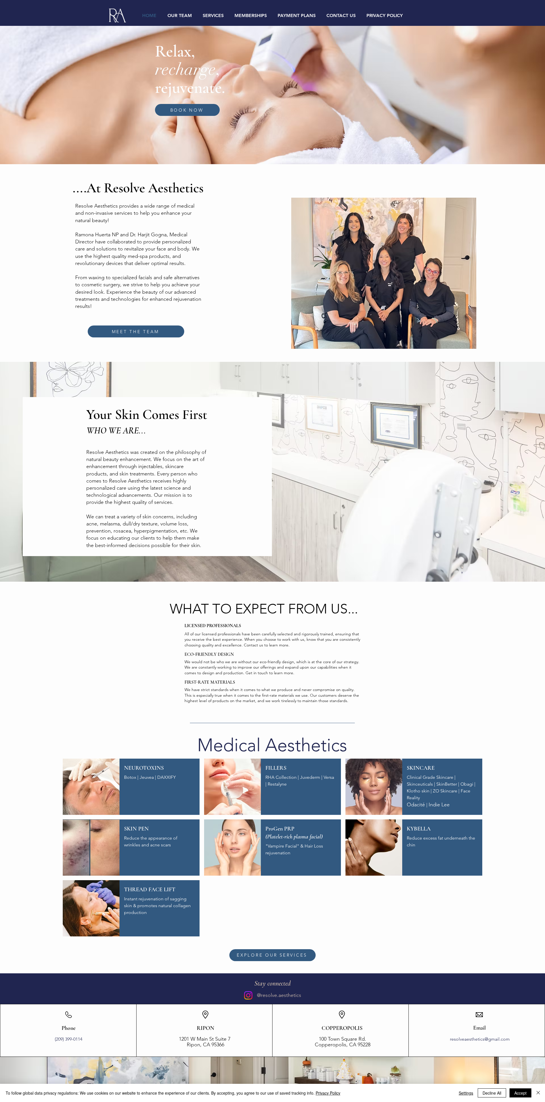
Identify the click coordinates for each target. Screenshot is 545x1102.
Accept (520, 1093)
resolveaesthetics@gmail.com (480, 1039)
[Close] (538, 1092)
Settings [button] (466, 1093)
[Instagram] (248, 995)
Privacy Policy (328, 1093)
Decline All (492, 1093)
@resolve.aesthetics (279, 995)
